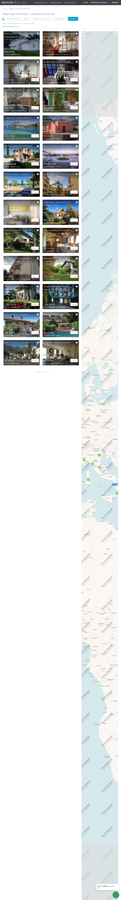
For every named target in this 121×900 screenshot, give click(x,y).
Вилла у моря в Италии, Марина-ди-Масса (16, 288)
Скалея (45, 67)
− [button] (84, 36)
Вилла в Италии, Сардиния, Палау (57, 147)
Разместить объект (100, 2)
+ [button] (84, 33)
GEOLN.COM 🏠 (7, 9)
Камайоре (46, 348)
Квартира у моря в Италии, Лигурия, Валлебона (57, 91)
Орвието (7, 180)
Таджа (45, 208)
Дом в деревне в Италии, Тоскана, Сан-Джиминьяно (57, 232)
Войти (116, 2)
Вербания (46, 264)
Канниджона (8, 208)
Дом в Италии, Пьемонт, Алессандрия (16, 316)
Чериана (7, 95)
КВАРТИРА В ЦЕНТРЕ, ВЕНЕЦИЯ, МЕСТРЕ (15, 63)
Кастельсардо (8, 124)
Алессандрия (8, 320)
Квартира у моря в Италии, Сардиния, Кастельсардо (18, 119)
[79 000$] (114, 486)
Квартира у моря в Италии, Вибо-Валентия (18, 260)
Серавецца (7, 345)
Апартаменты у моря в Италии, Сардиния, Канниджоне (20, 204)
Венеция (7, 67)
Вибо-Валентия (9, 264)
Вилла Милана (48, 292)
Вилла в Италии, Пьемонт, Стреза (17, 232)
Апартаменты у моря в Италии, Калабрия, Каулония (59, 175)
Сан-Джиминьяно (48, 236)
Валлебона (47, 95)
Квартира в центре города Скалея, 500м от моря (56, 63)
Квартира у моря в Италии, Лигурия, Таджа (57, 204)
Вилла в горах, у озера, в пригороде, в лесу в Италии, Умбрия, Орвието (18, 176)
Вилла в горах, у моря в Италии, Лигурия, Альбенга (57, 119)
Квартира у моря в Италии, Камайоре (57, 344)
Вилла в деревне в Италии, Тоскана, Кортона (18, 147)
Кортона (7, 152)
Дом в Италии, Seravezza (16, 342)
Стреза (6, 236)
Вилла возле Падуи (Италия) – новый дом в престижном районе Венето (19, 35)
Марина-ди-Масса (10, 292)
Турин (45, 39)
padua (6, 39)
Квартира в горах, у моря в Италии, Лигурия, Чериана (18, 91)
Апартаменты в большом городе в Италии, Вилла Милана (56, 288)
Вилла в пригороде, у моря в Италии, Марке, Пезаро (58, 316)
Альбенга (46, 124)
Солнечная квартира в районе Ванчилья (58, 35)
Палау (45, 152)
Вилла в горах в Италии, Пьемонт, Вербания (55, 260)
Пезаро (45, 320)
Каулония (46, 180)
